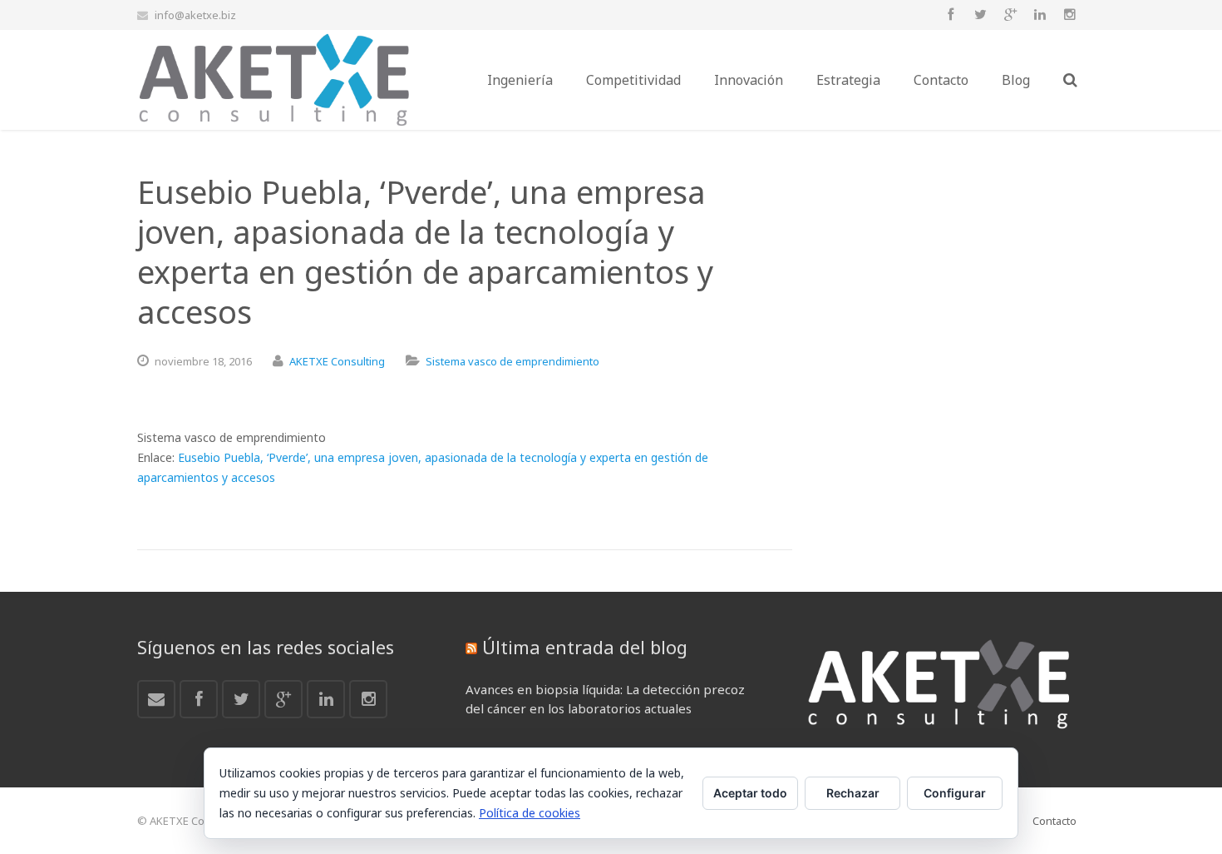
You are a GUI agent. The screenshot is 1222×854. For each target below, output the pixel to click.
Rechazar (853, 793)
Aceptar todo (750, 793)
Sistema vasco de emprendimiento (512, 361)
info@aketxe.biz (195, 14)
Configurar (955, 793)
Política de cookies (529, 813)
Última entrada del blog (584, 646)
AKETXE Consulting (337, 361)
